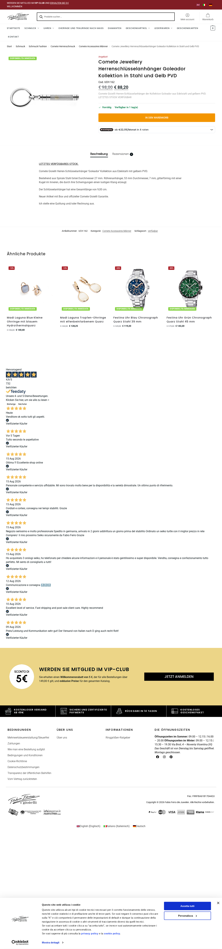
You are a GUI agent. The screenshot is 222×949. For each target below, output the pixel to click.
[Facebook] (158, 757)
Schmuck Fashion (38, 46)
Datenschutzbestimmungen (23, 767)
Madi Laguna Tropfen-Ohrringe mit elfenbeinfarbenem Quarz (83, 319)
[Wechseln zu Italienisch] (204, 5)
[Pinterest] (171, 757)
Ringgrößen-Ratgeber (118, 737)
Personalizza (185, 915)
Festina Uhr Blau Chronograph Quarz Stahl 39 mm (135, 319)
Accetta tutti (187, 906)
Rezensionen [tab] (122, 154)
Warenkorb (207, 19)
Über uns (62, 737)
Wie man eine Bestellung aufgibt (26, 749)
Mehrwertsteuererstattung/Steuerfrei (28, 737)
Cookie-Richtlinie (17, 761)
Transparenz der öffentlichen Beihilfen (29, 773)
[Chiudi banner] (218, 903)
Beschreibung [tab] (99, 154)
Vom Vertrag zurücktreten (22, 779)
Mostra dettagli (50, 942)
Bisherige (11, 404)
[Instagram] (164, 757)
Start (9, 46)
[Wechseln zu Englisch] (198, 5)
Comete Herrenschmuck (63, 46)
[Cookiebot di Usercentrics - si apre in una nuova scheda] (20, 942)
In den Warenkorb (156, 117)
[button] (212, 28)
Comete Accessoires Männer (93, 46)
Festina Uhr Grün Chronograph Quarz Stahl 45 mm (189, 319)
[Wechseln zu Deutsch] (211, 5)
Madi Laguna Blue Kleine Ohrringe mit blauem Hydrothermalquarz (25, 321)
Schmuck (20, 46)
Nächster (22, 404)
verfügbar (153, 231)
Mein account (187, 19)
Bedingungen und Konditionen (25, 755)
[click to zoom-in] (48, 96)
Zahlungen (14, 743)
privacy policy (89, 933)
